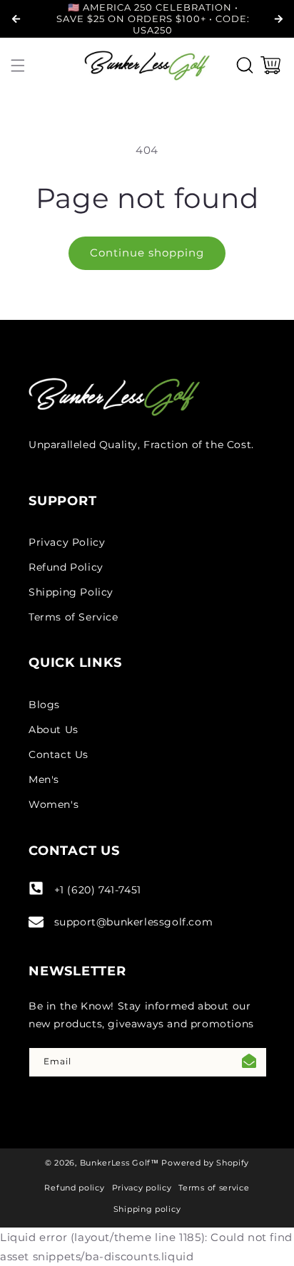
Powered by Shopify (205, 1163)
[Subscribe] (249, 1062)
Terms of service (213, 1188)
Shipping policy (147, 1209)
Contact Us (58, 754)
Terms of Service (73, 617)
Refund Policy (66, 567)
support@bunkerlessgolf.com (133, 921)
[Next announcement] (278, 18)
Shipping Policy (71, 592)
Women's (53, 804)
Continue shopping (147, 252)
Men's (44, 779)
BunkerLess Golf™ (119, 1163)
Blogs (44, 704)
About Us (53, 729)
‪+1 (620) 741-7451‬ (97, 889)
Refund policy (74, 1188)
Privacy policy (142, 1188)
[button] (18, 65)
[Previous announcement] (15, 18)
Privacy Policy (67, 542)
